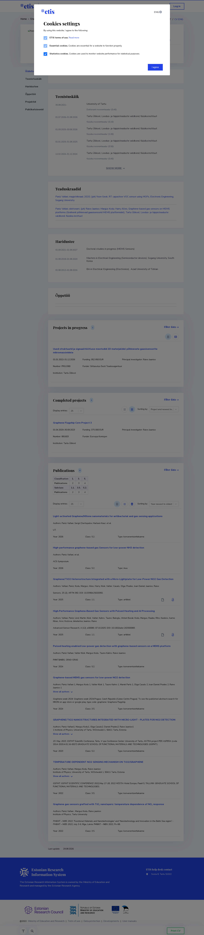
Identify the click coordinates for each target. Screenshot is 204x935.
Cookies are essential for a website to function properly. (86, 45)
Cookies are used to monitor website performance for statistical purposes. (95, 53)
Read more (74, 37)
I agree (155, 67)
